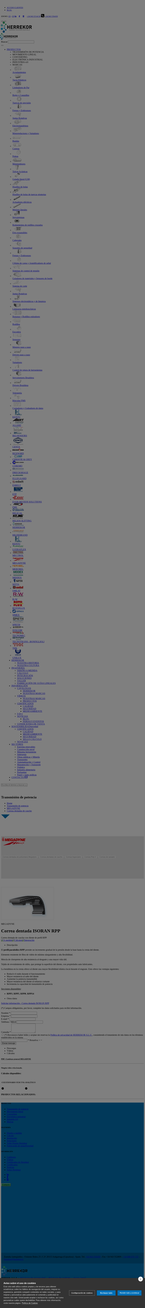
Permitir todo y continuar (129, 1293)
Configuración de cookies (82, 1293)
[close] (140, 1279)
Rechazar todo (106, 1293)
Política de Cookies (30, 1303)
